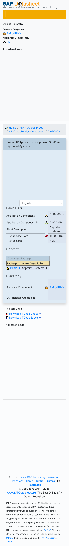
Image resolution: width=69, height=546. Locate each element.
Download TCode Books (24, 313)
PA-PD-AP (54, 131)
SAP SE (47, 530)
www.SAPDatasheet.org (21, 492)
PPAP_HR (15, 268)
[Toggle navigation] (9, 14)
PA (8, 41)
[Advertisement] (34, 86)
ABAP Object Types (31, 127)
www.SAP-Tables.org (33, 477)
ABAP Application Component (26, 131)
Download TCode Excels (24, 317)
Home (12, 127)
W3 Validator (48, 538)
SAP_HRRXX (14, 33)
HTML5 (9, 541)
